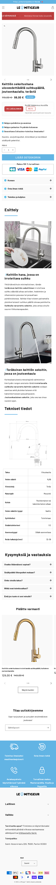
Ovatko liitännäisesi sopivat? (17, 564)
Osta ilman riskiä (15, 189)
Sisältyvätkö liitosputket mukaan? (19, 572)
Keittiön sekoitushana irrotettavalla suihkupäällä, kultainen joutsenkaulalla (25, 669)
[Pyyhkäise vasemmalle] (5, 80)
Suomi (26, 863)
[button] (3, 7)
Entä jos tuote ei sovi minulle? (18, 596)
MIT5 (30, 109)
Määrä (4, 145)
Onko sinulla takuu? (13, 580)
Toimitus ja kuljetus (16, 197)
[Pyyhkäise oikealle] (51, 80)
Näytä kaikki (28, 690)
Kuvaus (11, 180)
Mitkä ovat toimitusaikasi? (16, 588)
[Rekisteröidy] (48, 728)
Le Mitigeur (22, 882)
